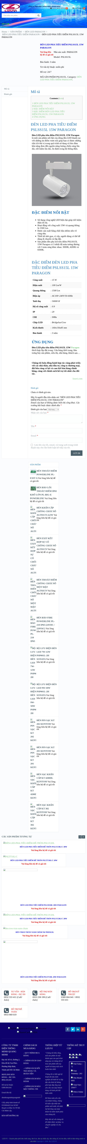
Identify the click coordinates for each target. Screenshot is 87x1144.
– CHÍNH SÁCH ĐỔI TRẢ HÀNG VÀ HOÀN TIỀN (31, 1071)
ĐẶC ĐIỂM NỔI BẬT (43, 109)
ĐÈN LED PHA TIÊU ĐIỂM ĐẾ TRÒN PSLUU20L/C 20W (43, 919)
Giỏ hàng (79, 8)
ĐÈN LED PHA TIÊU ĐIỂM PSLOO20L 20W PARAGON (43, 905)
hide (61, 98)
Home (4, 31)
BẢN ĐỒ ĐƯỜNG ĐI (10, 1116)
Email (34, 435)
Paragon (75, 347)
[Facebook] (67, 1029)
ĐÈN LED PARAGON (35, 31)
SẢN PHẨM (16, 31)
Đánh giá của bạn (39, 409)
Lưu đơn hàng (59, 8)
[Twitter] (73, 1029)
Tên (33, 426)
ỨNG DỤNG (39, 117)
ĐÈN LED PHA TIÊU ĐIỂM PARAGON (21, 34)
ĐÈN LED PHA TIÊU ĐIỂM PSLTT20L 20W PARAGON (43, 977)
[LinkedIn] (78, 1029)
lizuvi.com (77, 378)
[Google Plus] (83, 1029)
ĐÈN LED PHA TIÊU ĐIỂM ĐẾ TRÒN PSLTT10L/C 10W (33, 860)
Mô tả (6, 89)
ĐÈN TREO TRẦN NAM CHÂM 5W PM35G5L (35, 932)
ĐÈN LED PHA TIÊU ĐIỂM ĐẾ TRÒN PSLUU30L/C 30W (43, 847)
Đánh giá (8, 94)
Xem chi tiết (43, 882)
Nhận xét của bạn (39, 412)
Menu (4, 24)
